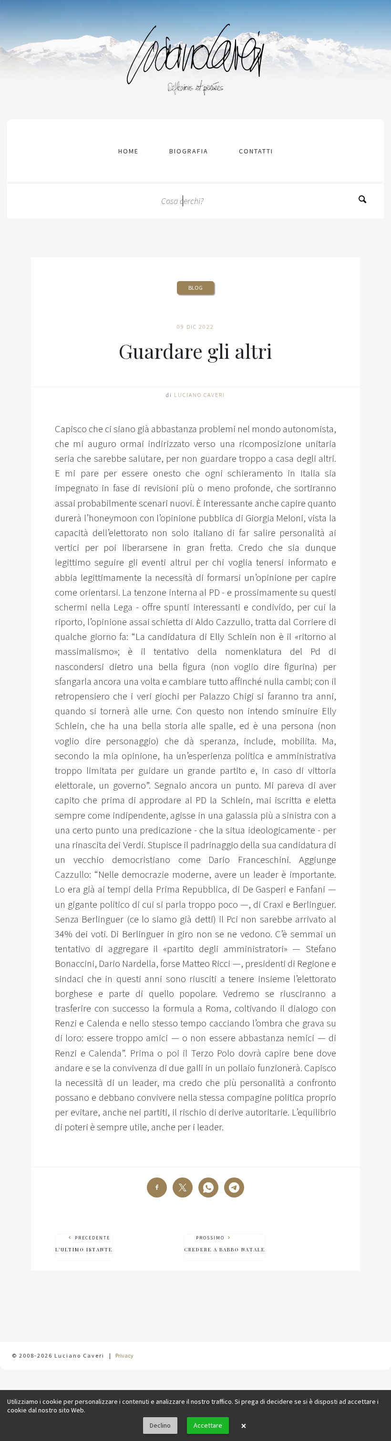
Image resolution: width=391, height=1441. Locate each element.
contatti (256, 151)
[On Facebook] (157, 1187)
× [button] (243, 1426)
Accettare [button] (208, 1425)
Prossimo (224, 1244)
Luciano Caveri (199, 394)
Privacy (124, 1355)
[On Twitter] (183, 1187)
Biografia (188, 151)
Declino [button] (160, 1425)
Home (128, 151)
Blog (195, 287)
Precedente (84, 1244)
